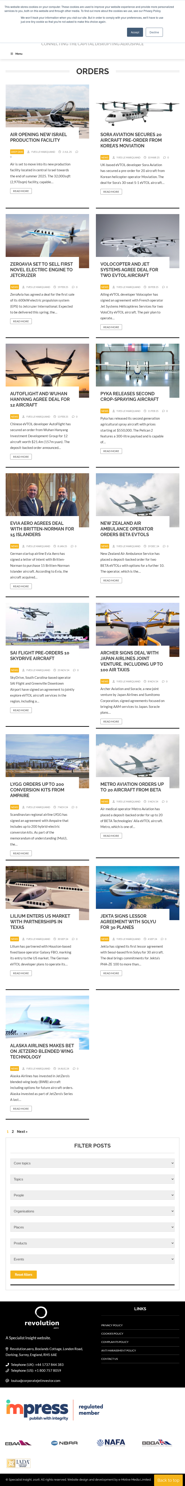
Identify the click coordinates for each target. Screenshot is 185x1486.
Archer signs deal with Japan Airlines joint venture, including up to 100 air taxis (131, 661)
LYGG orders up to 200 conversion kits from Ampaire (37, 790)
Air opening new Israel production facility (38, 137)
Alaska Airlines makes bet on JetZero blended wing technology (42, 1051)
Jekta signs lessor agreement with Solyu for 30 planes (128, 921)
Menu (18, 53)
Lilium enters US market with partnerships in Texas (40, 921)
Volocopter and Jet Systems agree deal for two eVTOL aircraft (129, 269)
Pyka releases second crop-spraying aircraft (129, 396)
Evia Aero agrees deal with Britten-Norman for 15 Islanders (42, 529)
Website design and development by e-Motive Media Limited (109, 1479)
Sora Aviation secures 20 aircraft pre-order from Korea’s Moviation (131, 140)
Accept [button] (135, 32)
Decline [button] (154, 32)
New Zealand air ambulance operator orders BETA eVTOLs (126, 529)
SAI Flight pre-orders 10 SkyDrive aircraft (39, 655)
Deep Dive (17, 151)
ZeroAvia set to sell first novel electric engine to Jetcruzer (41, 269)
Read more (21, 191)
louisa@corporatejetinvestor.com (35, 1381)
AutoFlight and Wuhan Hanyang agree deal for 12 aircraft (40, 399)
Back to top (168, 1480)
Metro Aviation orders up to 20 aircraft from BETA (132, 787)
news (104, 157)
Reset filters (23, 1274)
